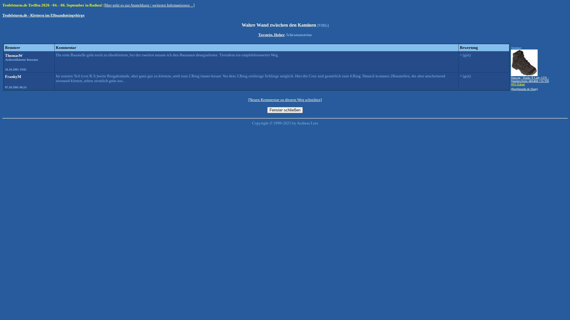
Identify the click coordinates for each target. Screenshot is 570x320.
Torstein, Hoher (271, 35)
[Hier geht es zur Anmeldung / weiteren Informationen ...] (149, 5)
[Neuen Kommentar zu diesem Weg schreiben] (285, 99)
